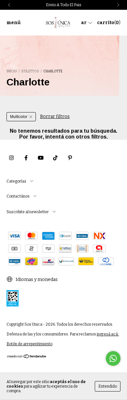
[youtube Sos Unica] (41, 158)
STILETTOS (30, 71)
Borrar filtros (55, 116)
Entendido (107, 386)
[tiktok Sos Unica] (55, 158)
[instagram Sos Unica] (11, 158)
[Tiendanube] (27, 357)
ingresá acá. (108, 334)
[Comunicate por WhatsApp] (113, 358)
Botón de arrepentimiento (29, 344)
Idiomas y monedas (36, 279)
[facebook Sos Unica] (26, 158)
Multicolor (18, 116)
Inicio (12, 71)
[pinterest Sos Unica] (70, 158)
